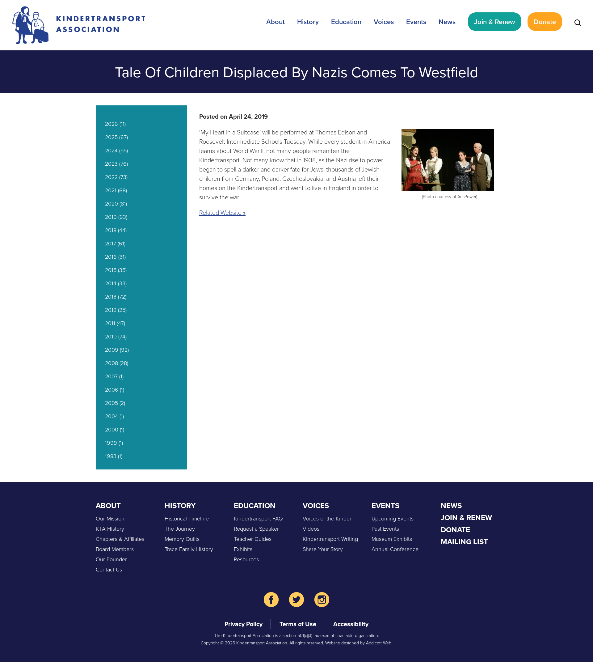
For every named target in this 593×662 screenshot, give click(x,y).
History (308, 22)
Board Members (115, 549)
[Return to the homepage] (78, 25)
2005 (111, 402)
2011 (110, 323)
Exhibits (243, 549)
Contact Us (109, 569)
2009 (111, 349)
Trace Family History (189, 549)
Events (416, 22)
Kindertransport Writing (330, 538)
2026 (111, 123)
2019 (111, 216)
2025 (111, 137)
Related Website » (222, 212)
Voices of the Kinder (327, 518)
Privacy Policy (244, 623)
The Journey (180, 528)
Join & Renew (494, 22)
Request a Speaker (256, 528)
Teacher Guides (252, 538)
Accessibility (350, 623)
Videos (311, 528)
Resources (246, 559)
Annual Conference (395, 549)
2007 (111, 376)
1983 (110, 456)
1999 (111, 442)
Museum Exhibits (392, 538)
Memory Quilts (182, 538)
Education (346, 22)
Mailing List (464, 541)
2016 (111, 256)
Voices (384, 22)
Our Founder (111, 559)
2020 (111, 203)
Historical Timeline (187, 518)
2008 (111, 363)
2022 (111, 176)
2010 (111, 336)
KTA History (110, 528)
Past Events (385, 528)
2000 (111, 429)
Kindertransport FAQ (258, 518)
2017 (110, 243)
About (275, 22)
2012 (110, 309)
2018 (110, 230)
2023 (111, 163)
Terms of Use (298, 623)
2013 (110, 296)
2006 (111, 389)
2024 (111, 150)
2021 (110, 190)
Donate (545, 22)
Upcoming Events (393, 518)
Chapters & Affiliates (120, 538)
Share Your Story (323, 549)
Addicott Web (378, 643)
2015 (110, 270)
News (447, 22)
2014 (110, 283)
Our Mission (110, 518)
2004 (111, 416)
